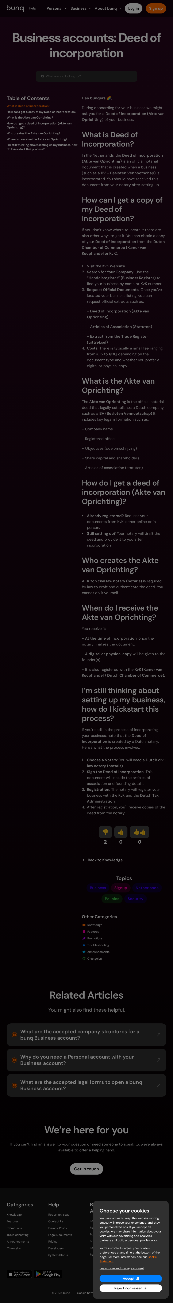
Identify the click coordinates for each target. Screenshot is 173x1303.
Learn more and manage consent (122, 1268)
